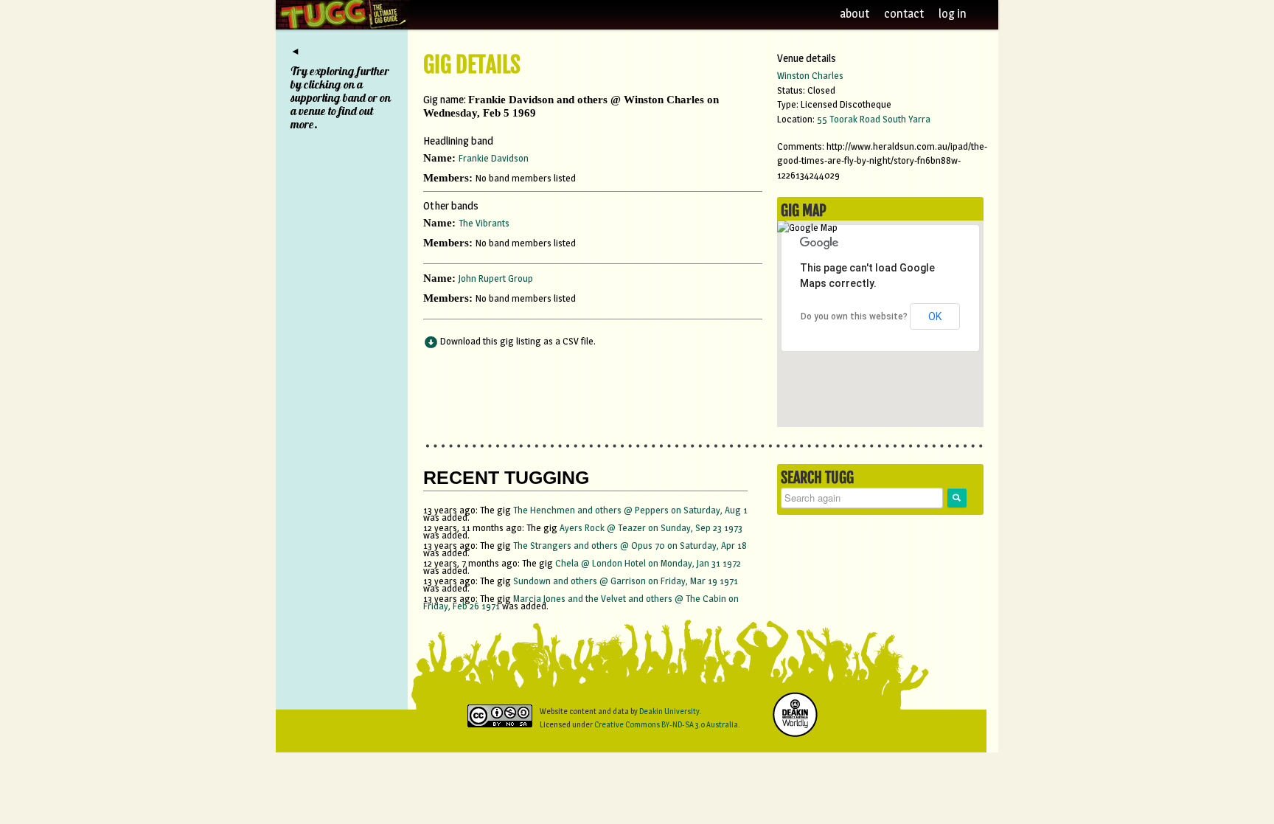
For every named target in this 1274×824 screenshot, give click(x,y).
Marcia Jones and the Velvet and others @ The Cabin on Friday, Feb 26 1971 (581, 602)
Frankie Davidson (494, 158)
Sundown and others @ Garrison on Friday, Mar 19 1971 (625, 580)
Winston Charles (810, 75)
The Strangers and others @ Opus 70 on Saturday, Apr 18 (630, 545)
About (854, 14)
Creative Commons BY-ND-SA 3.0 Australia (666, 724)
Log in (954, 14)
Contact (904, 14)
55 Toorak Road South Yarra (873, 119)
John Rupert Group (496, 278)
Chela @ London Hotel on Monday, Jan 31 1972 (648, 563)
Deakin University (669, 711)
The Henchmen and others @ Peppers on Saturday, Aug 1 (630, 510)
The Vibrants (484, 223)
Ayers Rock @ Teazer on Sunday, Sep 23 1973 (651, 527)
